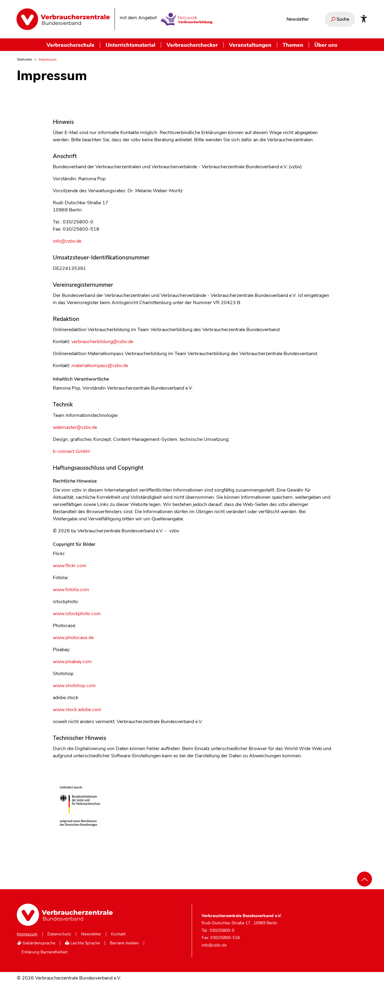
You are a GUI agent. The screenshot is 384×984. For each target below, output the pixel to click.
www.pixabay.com (72, 661)
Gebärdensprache (38, 943)
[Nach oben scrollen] (364, 879)
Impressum (27, 934)
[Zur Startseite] (63, 19)
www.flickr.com (69, 565)
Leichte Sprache (84, 943)
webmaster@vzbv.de (75, 427)
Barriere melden (124, 943)
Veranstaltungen (250, 45)
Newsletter (297, 19)
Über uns (326, 45)
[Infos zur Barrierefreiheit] (364, 19)
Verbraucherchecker (192, 45)
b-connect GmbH (71, 451)
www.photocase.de (73, 637)
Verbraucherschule (70, 45)
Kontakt (118, 934)
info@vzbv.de (67, 241)
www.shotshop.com (74, 685)
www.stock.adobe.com (77, 709)
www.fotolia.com (71, 589)
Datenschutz (59, 934)
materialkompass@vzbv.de (99, 365)
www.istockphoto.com (77, 613)
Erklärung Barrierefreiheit (45, 952)
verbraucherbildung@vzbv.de (102, 341)
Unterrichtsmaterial (130, 45)
